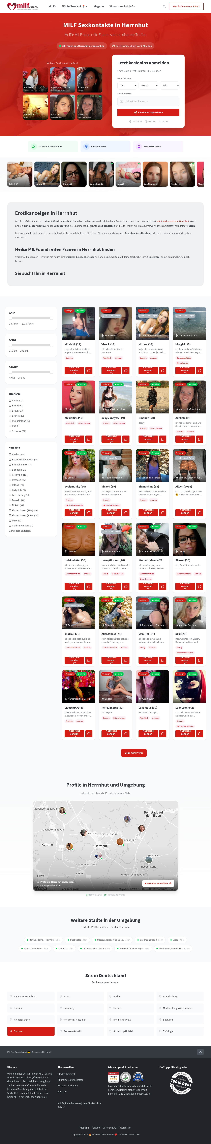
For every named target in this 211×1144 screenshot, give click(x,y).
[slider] (10, 318)
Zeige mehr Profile (134, 752)
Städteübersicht (66, 1074)
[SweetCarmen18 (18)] (69, 846)
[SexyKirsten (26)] (62, 810)
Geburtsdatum (124, 78)
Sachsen (36, 1052)
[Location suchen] (164, 6)
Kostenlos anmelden (156, 883)
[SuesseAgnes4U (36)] (127, 819)
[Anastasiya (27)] (142, 828)
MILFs (52, 6)
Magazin (99, 6)
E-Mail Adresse (124, 93)
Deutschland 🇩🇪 (22, 1052)
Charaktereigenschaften (71, 1079)
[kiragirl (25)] (149, 860)
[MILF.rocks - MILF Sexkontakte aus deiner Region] (22, 6)
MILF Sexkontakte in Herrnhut (173, 221)
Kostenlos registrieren (150, 112)
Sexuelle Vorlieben (68, 1085)
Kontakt (95, 1127)
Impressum (125, 1127)
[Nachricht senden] (89, 370)
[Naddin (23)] (84, 833)
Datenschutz (109, 1127)
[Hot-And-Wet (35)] (120, 842)
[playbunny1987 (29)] (98, 855)
